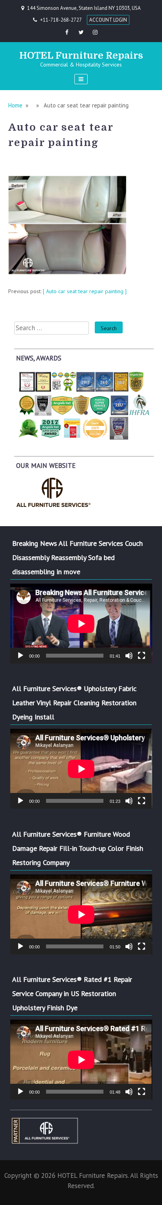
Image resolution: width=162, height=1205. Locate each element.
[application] (81, 623)
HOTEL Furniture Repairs (81, 55)
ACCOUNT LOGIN (108, 20)
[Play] (20, 656)
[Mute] (129, 656)
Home (15, 105)
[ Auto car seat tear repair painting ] (85, 291)
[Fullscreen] (141, 656)
